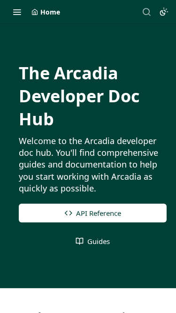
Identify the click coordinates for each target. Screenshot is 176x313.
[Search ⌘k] (146, 11)
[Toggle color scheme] (163, 11)
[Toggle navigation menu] (16, 11)
